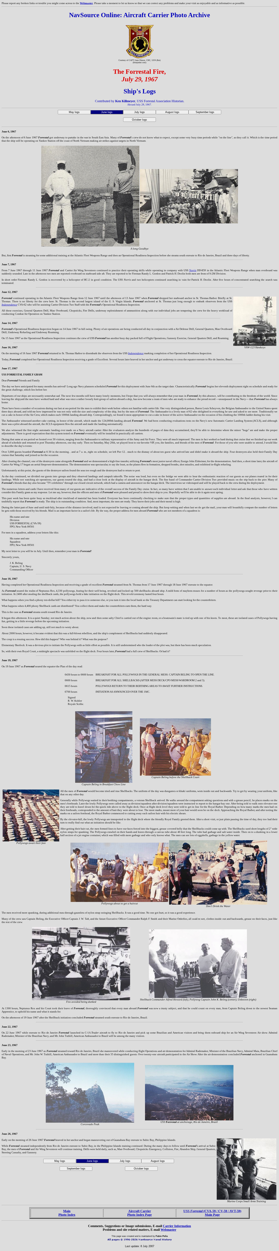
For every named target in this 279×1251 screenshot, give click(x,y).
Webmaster (86, 3)
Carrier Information (177, 1226)
